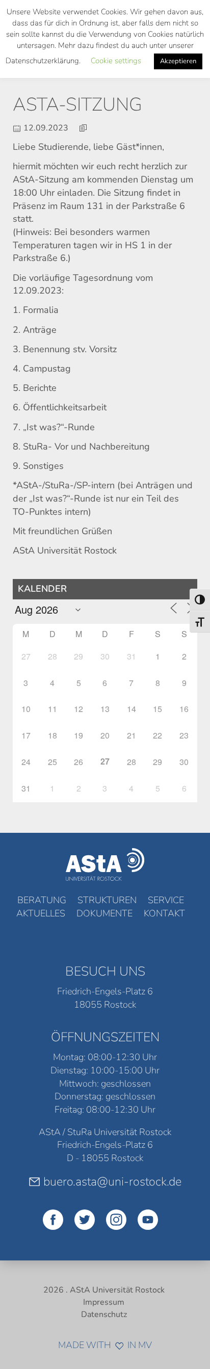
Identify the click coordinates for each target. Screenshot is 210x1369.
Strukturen (107, 900)
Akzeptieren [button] (178, 61)
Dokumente (104, 913)
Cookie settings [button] (116, 61)
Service (166, 900)
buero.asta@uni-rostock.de (112, 1181)
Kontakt (164, 913)
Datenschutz (104, 1314)
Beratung (41, 900)
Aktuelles (40, 913)
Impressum (103, 1302)
